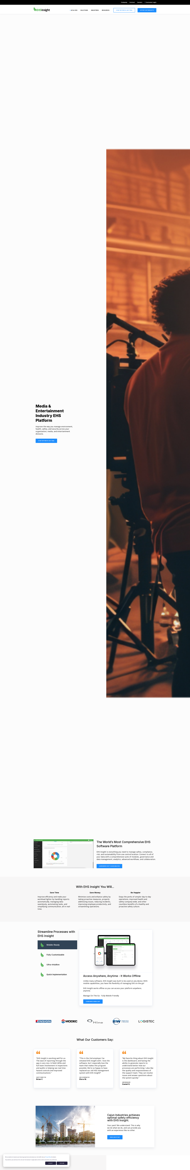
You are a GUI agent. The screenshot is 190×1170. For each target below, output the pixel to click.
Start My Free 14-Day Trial (124, 10)
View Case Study (115, 1137)
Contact (132, 2)
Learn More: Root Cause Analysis (109, 866)
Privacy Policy (48, 1157)
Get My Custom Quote (147, 10)
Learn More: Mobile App (93, 1001)
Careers (139, 2)
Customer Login (150, 2)
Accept (50, 1163)
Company (124, 2)
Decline (62, 1163)
